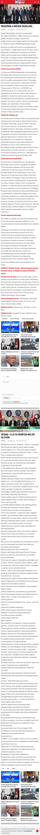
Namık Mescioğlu (14, 318)
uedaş (13, 768)
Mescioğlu (4, 318)
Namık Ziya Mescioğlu (27, 318)
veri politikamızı (28, 831)
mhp (8, 768)
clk (3, 768)
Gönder (6, 398)
